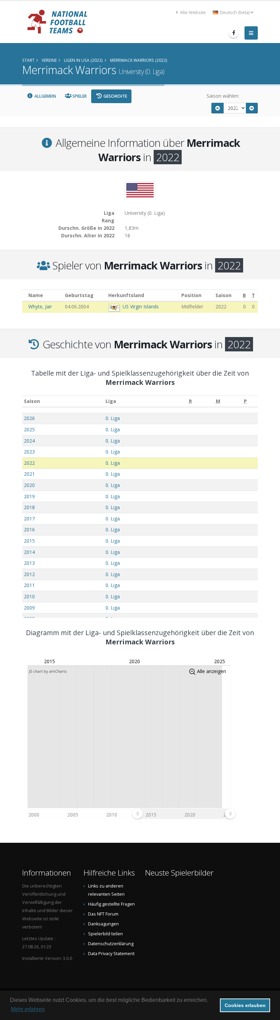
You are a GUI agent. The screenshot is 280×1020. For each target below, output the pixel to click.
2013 (29, 563)
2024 (29, 440)
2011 (29, 585)
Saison (32, 401)
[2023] (252, 108)
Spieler (79, 96)
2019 (29, 496)
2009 (29, 607)
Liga (111, 401)
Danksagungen (103, 924)
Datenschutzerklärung (111, 944)
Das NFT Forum (103, 914)
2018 (29, 507)
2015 (29, 540)
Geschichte (114, 96)
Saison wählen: (223, 96)
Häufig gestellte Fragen (111, 904)
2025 (29, 429)
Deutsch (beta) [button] (235, 12)
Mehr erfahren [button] (28, 1009)
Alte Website (192, 12)
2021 (29, 474)
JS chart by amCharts (48, 671)
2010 (29, 596)
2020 (29, 485)
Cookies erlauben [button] (245, 1005)
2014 (29, 552)
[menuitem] (183, 814)
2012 (29, 574)
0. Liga (113, 418)
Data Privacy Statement (111, 953)
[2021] (217, 108)
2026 (29, 418)
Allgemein (44, 96)
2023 (29, 451)
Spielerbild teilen (105, 934)
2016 (29, 529)
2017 (29, 518)
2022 (29, 463)
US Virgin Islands (141, 306)
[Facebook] (233, 33)
